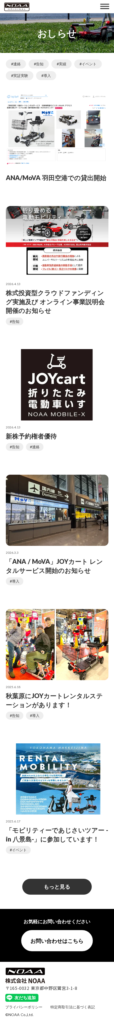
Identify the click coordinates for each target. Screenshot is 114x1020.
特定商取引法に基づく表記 (72, 1007)
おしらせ (57, 33)
